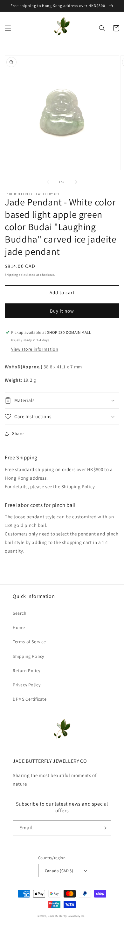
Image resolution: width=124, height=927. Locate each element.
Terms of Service (29, 642)
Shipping (11, 275)
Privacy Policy (26, 685)
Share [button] (18, 433)
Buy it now (62, 311)
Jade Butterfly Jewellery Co (66, 915)
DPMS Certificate (30, 699)
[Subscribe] (104, 827)
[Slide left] (48, 182)
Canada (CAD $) (59, 870)
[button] (8, 28)
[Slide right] (76, 182)
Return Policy (26, 670)
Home (19, 627)
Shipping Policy (28, 656)
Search (20, 613)
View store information (34, 349)
